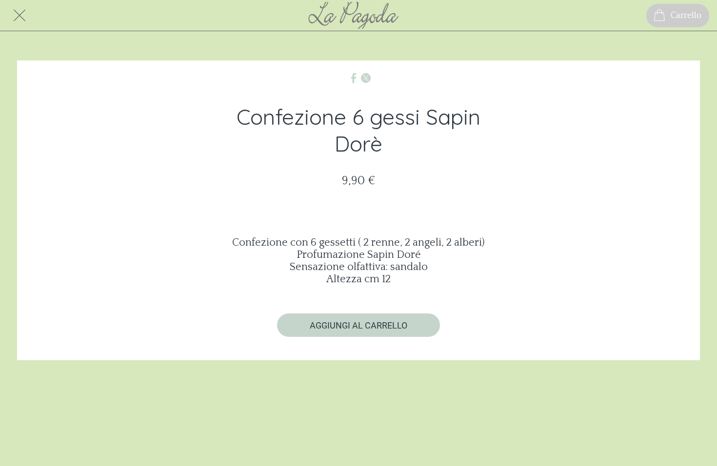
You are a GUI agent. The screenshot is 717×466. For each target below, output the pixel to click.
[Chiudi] (19, 15)
